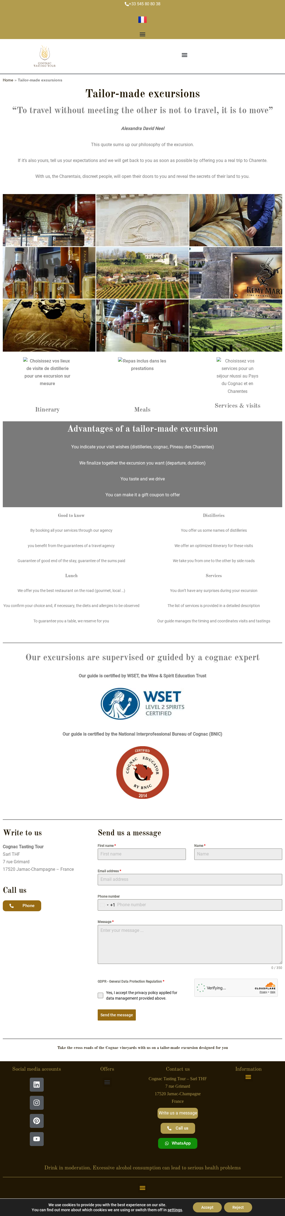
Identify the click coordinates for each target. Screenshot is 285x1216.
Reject (238, 1207)
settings (175, 1210)
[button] (142, 34)
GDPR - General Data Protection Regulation (131, 981)
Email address (109, 871)
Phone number (109, 896)
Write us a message (178, 1113)
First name (107, 846)
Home (8, 80)
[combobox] (106, 905)
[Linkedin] (37, 1085)
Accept (207, 1207)
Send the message (116, 1015)
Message (106, 922)
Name (199, 846)
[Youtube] (37, 1139)
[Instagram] (37, 1103)
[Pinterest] (37, 1121)
